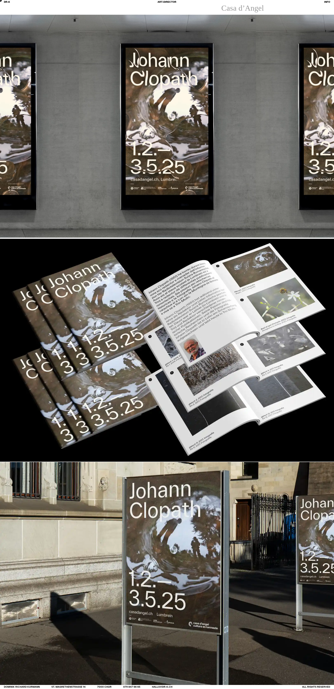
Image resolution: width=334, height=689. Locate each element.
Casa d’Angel (242, 8)
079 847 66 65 (131, 687)
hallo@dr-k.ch (162, 687)
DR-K (7, 2)
